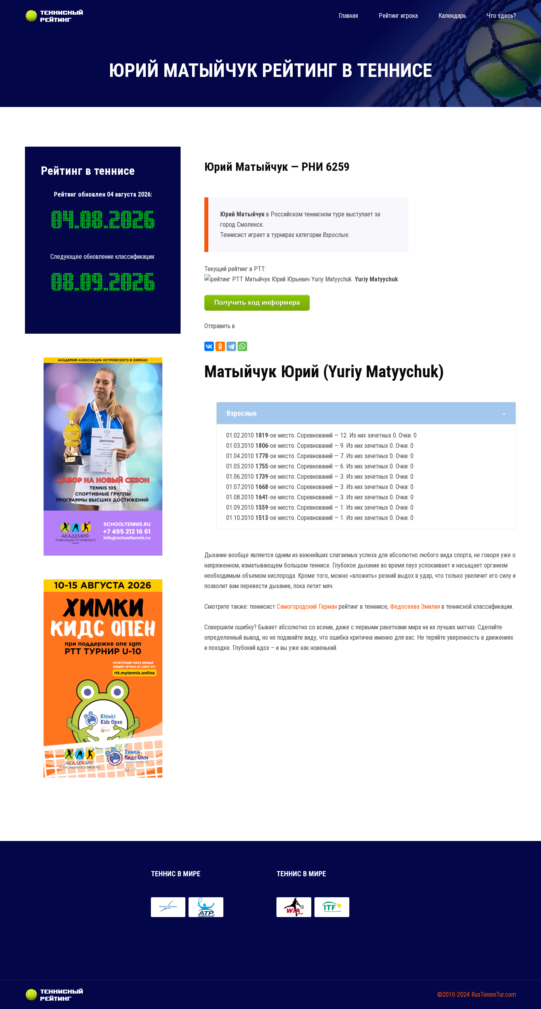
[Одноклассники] (220, 346)
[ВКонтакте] (209, 346)
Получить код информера (257, 302)
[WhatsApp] (242, 346)
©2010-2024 (453, 994)
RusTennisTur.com (493, 994)
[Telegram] (231, 346)
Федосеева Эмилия (415, 606)
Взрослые (242, 413)
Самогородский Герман (307, 606)
